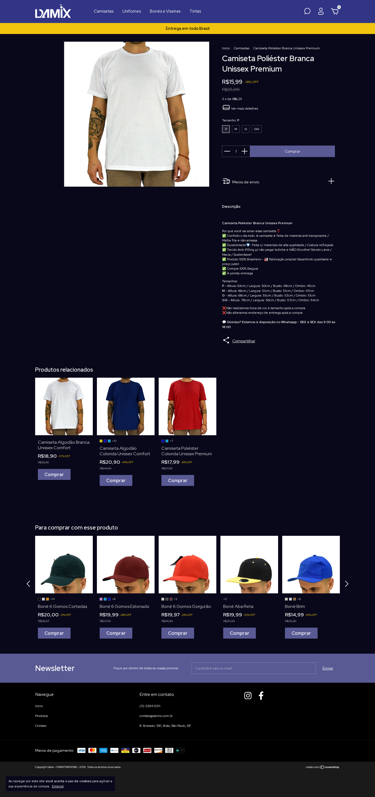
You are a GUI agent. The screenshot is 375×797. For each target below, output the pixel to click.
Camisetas (103, 11)
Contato (40, 726)
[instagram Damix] (248, 695)
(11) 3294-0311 (149, 706)
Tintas (195, 11)
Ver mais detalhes (244, 108)
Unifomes (131, 11)
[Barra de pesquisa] (307, 13)
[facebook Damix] (261, 695)
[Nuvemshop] (323, 767)
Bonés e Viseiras (165, 11)
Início (226, 48)
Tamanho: (230, 120)
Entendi (58, 786)
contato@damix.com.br (156, 716)
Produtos (41, 716)
